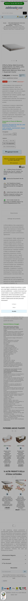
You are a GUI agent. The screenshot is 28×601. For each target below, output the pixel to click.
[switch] (3, 599)
